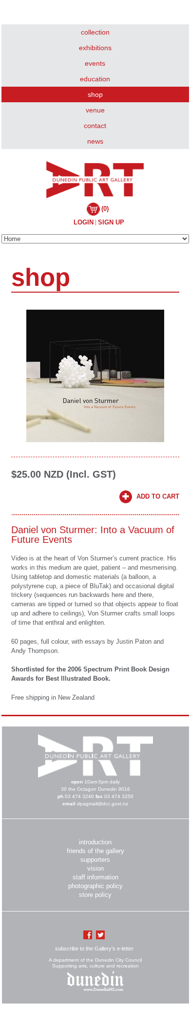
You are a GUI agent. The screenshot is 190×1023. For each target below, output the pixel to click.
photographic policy (95, 886)
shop (95, 94)
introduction (95, 842)
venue (95, 110)
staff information (95, 877)
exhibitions (95, 48)
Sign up (111, 222)
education (95, 79)
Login (84, 222)
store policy (95, 894)
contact (95, 126)
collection (95, 32)
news (95, 141)
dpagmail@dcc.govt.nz (102, 803)
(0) (105, 208)
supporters (95, 859)
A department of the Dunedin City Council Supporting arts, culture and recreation (95, 962)
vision (95, 868)
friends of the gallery (95, 851)
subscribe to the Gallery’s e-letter (94, 948)
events (95, 63)
